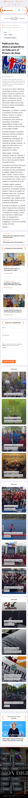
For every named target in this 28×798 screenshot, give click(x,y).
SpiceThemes (22, 793)
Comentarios (4, 347)
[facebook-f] (9, 4)
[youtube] (16, 4)
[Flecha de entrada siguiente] (24, 242)
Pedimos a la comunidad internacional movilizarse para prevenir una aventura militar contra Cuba (13, 736)
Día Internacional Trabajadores (13, 25)
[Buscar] (23, 10)
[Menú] (19, 10)
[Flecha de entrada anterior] (24, 236)
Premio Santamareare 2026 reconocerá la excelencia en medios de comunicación (13, 475)
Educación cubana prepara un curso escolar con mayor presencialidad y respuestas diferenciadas (12, 269)
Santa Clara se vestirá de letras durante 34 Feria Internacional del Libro (13, 421)
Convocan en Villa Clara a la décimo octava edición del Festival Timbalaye (13, 448)
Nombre (3, 327)
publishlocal (7, 267)
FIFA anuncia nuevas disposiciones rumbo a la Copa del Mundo (14, 236)
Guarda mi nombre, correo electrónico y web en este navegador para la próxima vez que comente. (12, 344)
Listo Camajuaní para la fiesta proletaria (13, 242)
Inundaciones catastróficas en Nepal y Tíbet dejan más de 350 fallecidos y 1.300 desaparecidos (12, 283)
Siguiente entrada (6, 240)
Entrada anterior (6, 233)
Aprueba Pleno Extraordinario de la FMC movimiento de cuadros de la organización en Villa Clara (13, 311)
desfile (7, 25)
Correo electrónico (5, 335)
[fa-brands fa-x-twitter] (12, 4)
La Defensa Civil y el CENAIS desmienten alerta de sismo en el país (12, 651)
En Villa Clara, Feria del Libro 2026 (13, 394)
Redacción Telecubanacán (8, 27)
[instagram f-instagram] (19, 4)
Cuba (4, 25)
